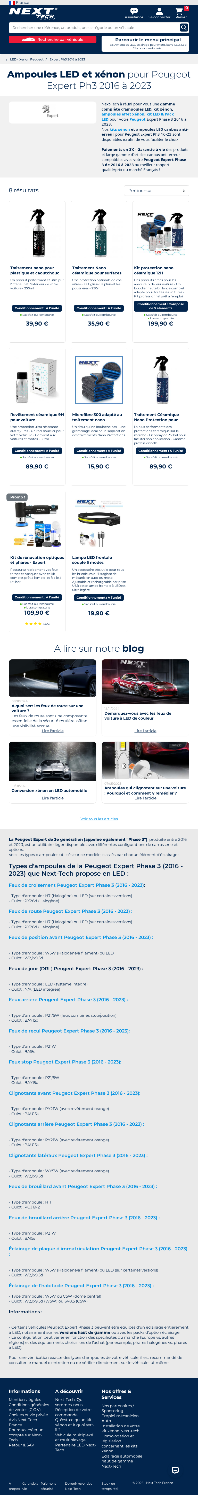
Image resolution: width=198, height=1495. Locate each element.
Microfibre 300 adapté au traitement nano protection (97, 419)
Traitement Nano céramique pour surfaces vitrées (96, 272)
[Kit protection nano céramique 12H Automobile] (161, 232)
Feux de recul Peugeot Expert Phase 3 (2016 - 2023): (69, 1031)
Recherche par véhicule (60, 39)
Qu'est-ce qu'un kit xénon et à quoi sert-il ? (75, 1424)
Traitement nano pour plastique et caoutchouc (34, 270)
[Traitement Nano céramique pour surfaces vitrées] (99, 232)
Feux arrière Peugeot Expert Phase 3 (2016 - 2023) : (68, 1000)
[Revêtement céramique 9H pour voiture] (37, 379)
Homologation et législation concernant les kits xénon (119, 1444)
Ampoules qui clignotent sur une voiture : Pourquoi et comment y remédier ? (145, 790)
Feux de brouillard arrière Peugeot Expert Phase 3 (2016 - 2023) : (84, 1218)
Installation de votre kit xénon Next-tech (121, 1428)
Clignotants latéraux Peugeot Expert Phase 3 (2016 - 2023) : (78, 1155)
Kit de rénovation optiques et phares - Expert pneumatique (37, 562)
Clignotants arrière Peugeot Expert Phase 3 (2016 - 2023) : (76, 1124)
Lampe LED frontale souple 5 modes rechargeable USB (92, 562)
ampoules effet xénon (123, 114)
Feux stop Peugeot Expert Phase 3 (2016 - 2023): (65, 1062)
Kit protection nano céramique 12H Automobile (154, 272)
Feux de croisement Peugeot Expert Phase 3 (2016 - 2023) (76, 885)
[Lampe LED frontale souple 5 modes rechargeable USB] (99, 522)
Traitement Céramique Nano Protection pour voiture (156, 419)
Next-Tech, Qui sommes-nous (69, 1402)
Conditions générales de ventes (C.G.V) (29, 1407)
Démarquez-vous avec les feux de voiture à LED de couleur (137, 716)
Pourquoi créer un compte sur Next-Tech (26, 1434)
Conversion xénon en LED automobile (49, 790)
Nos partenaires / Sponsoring (118, 1408)
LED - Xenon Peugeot (27, 59)
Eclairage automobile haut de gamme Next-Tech (122, 1461)
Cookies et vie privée (28, 1414)
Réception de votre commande (73, 1412)
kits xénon (120, 129)
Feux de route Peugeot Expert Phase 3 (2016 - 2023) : (70, 911)
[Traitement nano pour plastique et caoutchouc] (37, 232)
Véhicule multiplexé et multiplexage (74, 1437)
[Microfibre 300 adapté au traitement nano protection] (99, 379)
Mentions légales (25, 1399)
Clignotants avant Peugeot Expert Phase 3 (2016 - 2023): (74, 1093)
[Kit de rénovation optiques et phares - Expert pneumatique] (37, 522)
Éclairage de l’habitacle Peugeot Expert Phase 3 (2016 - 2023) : (81, 1286)
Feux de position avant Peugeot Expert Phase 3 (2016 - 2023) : (81, 937)
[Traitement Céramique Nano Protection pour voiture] (161, 379)
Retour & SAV (21, 1445)
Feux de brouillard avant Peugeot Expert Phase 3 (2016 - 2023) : (83, 1186)
